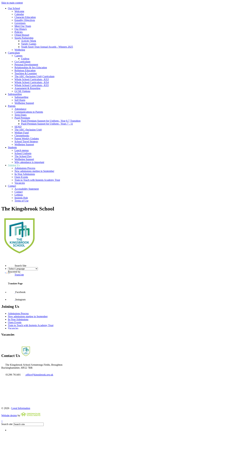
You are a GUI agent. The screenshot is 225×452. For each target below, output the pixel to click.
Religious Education (25, 70)
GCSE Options (22, 91)
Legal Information (20, 408)
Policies (18, 32)
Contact (12, 185)
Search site (7, 424)
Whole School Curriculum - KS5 (31, 85)
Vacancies (19, 183)
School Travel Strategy (26, 141)
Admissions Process (24, 168)
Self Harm (19, 100)
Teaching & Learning (25, 73)
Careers (18, 55)
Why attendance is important (29, 162)
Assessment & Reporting (27, 88)
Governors (20, 23)
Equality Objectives (24, 20)
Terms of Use (21, 200)
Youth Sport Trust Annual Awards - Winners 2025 (47, 46)
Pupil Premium (22, 117)
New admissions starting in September (34, 171)
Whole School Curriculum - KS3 (31, 79)
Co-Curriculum (22, 61)
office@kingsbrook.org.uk (39, 374)
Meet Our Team (22, 26)
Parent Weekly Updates (26, 138)
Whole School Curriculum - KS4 (31, 82)
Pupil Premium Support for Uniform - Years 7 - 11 (47, 123)
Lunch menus (21, 150)
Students (12, 147)
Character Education (25, 17)
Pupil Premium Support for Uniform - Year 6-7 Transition (51, 120)
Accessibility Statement (26, 188)
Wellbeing (19, 49)
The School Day (23, 156)
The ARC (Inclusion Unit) (28, 129)
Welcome (19, 11)
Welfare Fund (21, 132)
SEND (18, 126)
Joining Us (14, 165)
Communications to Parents (28, 111)
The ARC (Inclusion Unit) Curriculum (34, 76)
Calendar (19, 14)
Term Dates (20, 114)
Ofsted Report (21, 35)
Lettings (18, 194)
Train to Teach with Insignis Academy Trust (37, 180)
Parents (11, 106)
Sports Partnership (23, 38)
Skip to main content (12, 2)
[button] (8, 260)
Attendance (20, 109)
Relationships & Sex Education (30, 67)
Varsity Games (28, 43)
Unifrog (25, 58)
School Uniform (22, 153)
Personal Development (26, 64)
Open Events (21, 177)
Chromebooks (21, 135)
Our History (20, 29)
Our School (14, 8)
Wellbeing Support (24, 103)
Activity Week (28, 40)
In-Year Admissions (24, 174)
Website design (9, 415)
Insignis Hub (21, 197)
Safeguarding (15, 94)
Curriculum (14, 52)
